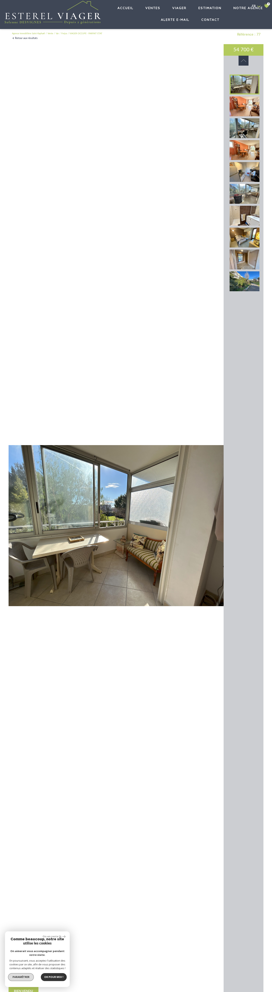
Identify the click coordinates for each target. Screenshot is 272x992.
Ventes (152, 8)
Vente (50, 33)
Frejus (64, 33)
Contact (210, 19)
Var (57, 33)
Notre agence (248, 8)
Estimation (209, 8)
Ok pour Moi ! (53, 977)
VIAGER (179, 8)
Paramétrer (21, 977)
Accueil (125, 8)
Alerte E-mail (175, 19)
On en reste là (52, 936)
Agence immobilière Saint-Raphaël (28, 33)
